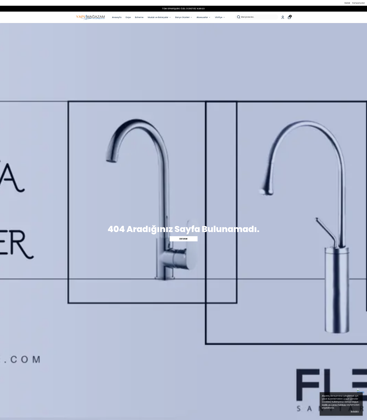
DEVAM (183, 238)
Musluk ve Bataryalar (158, 17)
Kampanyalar (358, 3)
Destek (347, 3)
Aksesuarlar (202, 17)
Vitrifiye (218, 17)
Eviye (128, 17)
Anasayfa (116, 17)
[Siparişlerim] (283, 17)
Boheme (139, 17)
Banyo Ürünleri (182, 17)
